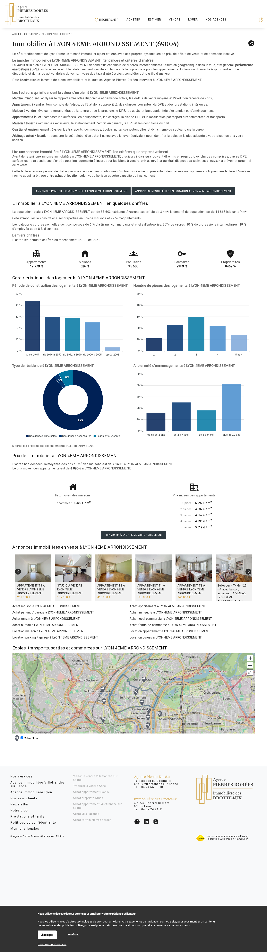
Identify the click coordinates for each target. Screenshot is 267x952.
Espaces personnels (245, 20)
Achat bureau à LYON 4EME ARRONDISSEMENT (46, 625)
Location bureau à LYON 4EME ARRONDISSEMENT (166, 637)
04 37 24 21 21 (152, 809)
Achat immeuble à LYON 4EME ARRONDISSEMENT (166, 612)
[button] (41, 436)
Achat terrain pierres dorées (92, 819)
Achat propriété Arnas (88, 798)
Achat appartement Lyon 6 (91, 791)
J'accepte (47, 934)
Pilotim (60, 836)
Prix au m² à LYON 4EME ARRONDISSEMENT (134, 534)
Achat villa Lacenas (86, 813)
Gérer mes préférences (52, 944)
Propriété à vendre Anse (89, 785)
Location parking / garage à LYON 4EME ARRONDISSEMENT (55, 637)
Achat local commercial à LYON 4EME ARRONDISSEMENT (171, 619)
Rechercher (109, 19)
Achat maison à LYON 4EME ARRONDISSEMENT (46, 606)
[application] (73, 323)
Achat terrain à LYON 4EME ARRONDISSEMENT (46, 619)
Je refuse (73, 934)
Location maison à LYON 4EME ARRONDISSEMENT (48, 631)
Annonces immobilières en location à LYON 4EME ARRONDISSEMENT (183, 191)
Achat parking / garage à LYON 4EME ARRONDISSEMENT (53, 612)
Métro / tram (31, 738)
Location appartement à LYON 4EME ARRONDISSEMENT (170, 631)
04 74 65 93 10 (152, 787)
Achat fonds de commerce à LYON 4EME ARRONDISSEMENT (173, 625)
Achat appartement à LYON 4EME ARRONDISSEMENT (168, 606)
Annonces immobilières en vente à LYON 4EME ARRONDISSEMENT (81, 191)
